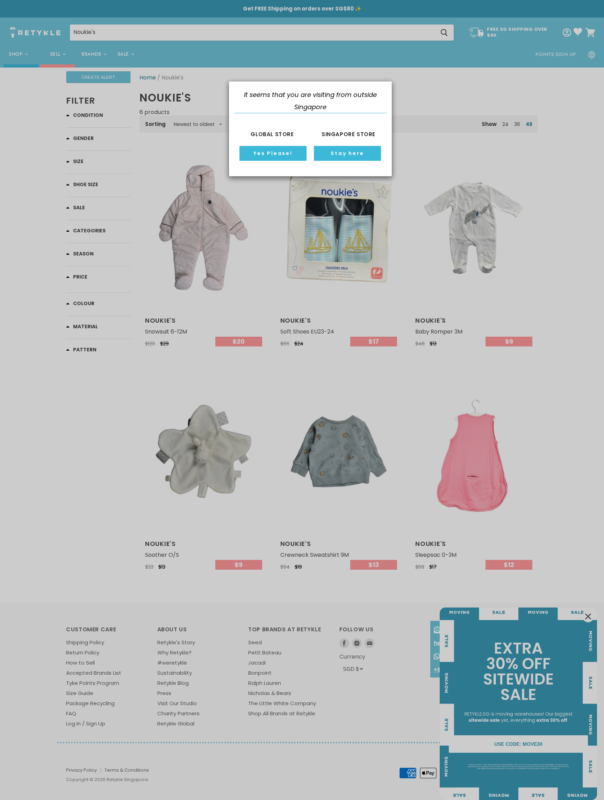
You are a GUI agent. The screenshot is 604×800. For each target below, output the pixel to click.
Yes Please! (273, 152)
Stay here (347, 152)
